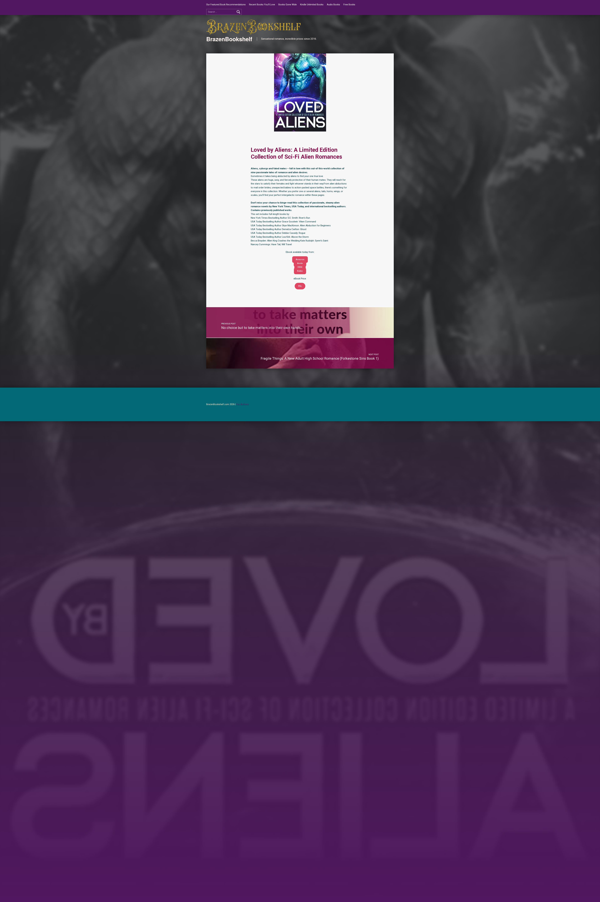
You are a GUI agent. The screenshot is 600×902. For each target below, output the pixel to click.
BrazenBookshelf (229, 39)
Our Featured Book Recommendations (226, 4)
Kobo (300, 271)
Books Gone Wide (287, 4)
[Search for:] (224, 12)
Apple (300, 263)
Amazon (300, 259)
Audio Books (333, 4)
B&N (300, 267)
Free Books (349, 4)
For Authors (242, 404)
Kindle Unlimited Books (311, 4)
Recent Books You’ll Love (262, 4)
